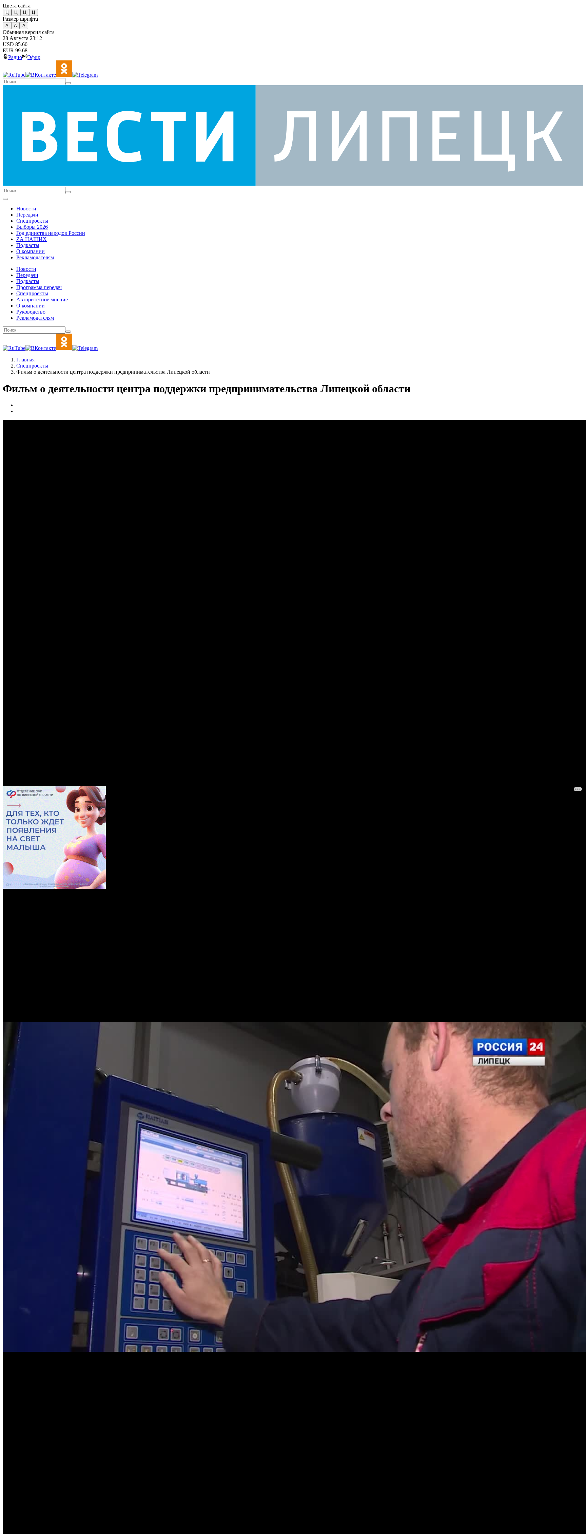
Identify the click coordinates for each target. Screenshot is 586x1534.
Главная (25, 359)
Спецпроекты (32, 366)
